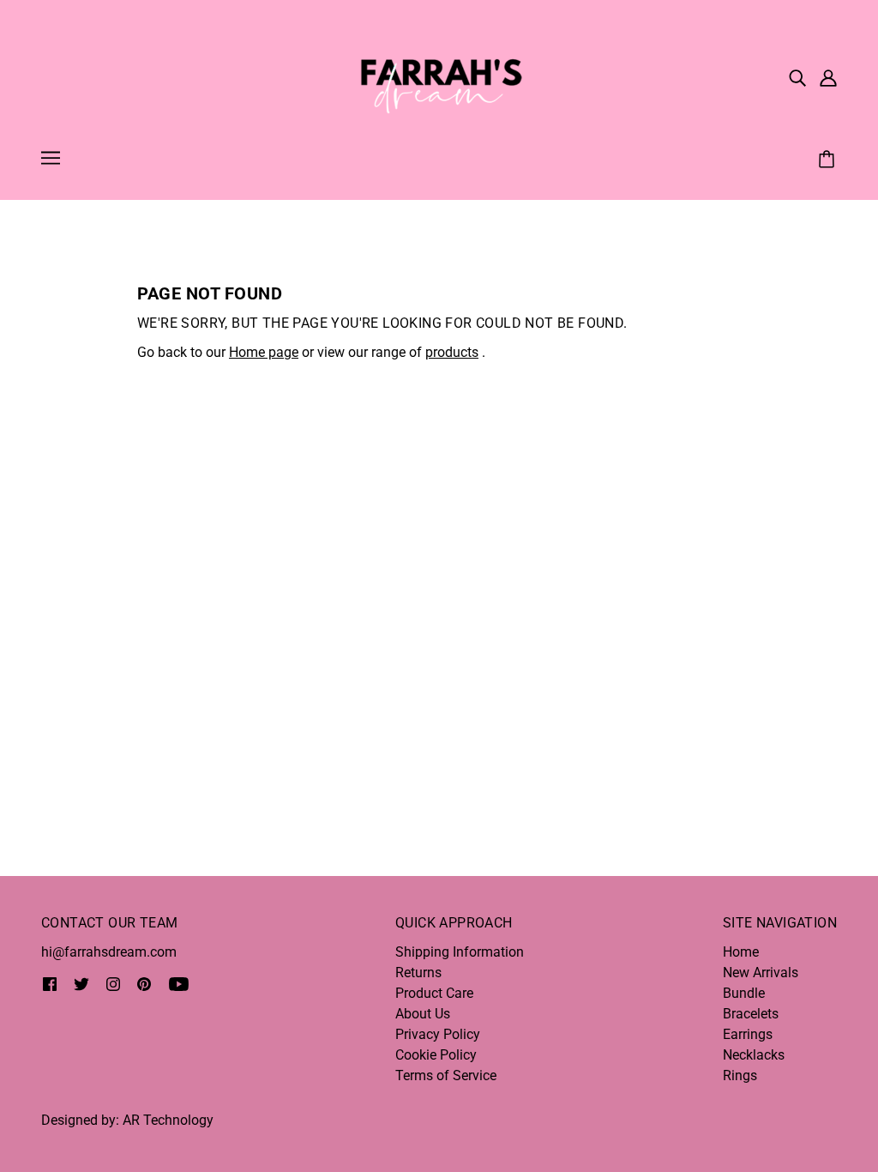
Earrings (748, 1034)
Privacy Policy (437, 1034)
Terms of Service (445, 1075)
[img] (797, 77)
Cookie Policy (436, 1055)
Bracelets (751, 1014)
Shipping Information (459, 952)
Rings (740, 1075)
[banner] (439, 76)
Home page (263, 352)
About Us (422, 1014)
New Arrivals (760, 972)
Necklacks (754, 1055)
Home (741, 952)
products (451, 352)
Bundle (744, 993)
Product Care (434, 993)
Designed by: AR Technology (127, 1120)
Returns (418, 972)
